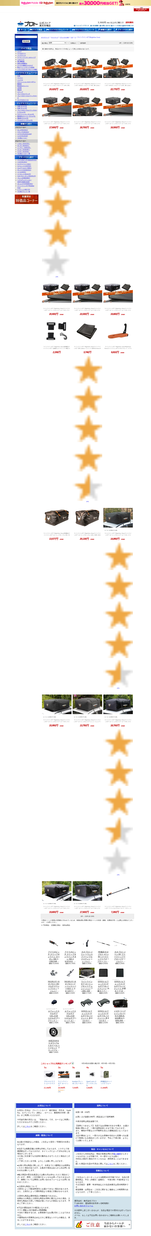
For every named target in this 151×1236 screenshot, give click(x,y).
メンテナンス (21, 55)
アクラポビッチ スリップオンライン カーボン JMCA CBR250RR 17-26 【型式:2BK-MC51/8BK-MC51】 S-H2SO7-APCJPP (54, 956)
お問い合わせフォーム (83, 1206)
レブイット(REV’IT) (23, 189)
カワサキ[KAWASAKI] (24, 134)
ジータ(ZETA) (21, 172)
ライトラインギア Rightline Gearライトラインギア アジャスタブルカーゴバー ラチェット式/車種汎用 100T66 (118, 907)
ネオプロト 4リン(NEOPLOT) (26, 176)
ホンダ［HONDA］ (23, 145)
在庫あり (73, 43)
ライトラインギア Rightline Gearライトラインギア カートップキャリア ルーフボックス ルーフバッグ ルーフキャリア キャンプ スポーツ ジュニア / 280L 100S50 (87, 907)
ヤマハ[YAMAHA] (23, 132)
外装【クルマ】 (22, 108)
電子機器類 (20, 61)
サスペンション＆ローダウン (26, 82)
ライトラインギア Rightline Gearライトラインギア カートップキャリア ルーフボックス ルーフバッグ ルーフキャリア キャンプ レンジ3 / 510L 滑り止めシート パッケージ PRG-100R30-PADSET (87, 122)
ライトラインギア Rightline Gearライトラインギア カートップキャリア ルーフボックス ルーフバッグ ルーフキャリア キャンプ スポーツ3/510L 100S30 (56, 907)
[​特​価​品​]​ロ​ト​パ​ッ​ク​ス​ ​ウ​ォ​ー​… (106, 1083)
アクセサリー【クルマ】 (25, 120)
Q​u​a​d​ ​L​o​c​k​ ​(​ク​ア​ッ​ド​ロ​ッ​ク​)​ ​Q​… (91, 1083)
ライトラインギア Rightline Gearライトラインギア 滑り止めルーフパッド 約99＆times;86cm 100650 (87, 347)
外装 (18, 76)
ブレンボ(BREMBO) (23, 178)
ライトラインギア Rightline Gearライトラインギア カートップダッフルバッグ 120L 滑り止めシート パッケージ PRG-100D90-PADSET (56, 84)
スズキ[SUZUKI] (22, 136)
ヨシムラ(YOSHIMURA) (25, 184)
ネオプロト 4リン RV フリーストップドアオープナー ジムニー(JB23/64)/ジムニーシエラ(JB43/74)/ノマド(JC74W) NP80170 (120, 956)
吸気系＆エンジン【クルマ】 (26, 116)
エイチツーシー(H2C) (24, 164)
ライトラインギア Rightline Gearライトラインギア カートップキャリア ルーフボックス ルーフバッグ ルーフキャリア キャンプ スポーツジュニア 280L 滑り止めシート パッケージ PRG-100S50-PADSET (118, 309)
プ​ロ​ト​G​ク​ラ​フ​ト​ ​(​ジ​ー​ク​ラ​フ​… (49, 1083)
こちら (27, 1126)
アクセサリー (21, 53)
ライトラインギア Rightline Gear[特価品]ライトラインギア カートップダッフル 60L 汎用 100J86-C (57, 534)
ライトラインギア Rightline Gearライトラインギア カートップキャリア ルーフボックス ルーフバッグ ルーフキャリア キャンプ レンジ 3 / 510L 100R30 (56, 721)
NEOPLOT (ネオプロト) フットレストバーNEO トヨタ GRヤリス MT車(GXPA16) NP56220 (70, 986)
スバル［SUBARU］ (23, 149)
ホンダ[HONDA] (22, 130)
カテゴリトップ (45, 37)
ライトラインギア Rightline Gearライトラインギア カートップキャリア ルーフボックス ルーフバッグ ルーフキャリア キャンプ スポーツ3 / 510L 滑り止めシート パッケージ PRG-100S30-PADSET (87, 309)
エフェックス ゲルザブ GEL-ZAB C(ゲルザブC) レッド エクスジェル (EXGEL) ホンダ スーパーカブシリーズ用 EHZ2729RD (70, 1016)
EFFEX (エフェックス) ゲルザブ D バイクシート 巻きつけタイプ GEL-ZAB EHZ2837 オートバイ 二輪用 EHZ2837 (87, 1016)
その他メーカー (22, 138)
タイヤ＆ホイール (23, 100)
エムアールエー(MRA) (24, 168)
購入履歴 (117, 1154)
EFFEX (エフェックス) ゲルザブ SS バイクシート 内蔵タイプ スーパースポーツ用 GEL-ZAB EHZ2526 (103, 986)
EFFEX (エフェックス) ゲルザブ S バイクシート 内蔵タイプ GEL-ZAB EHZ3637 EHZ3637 (120, 986)
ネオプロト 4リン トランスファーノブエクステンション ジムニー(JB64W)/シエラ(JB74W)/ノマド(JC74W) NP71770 (87, 956)
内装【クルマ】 (22, 106)
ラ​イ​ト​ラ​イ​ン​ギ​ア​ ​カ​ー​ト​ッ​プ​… (63, 1083)
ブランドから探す (64, 37)
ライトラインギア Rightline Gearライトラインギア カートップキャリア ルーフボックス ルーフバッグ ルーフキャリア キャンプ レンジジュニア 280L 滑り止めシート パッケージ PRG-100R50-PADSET (118, 122)
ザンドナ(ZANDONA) (24, 170)
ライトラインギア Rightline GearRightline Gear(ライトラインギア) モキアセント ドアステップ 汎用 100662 (118, 347)
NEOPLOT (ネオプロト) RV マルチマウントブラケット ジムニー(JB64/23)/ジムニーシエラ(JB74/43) (54, 986)
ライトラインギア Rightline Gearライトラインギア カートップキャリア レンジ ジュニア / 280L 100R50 (87, 721)
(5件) (87, 501)
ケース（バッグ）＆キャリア (26, 57)
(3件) (57, 276)
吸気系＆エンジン (23, 86)
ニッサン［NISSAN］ (24, 147)
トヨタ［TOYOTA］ (23, 143)
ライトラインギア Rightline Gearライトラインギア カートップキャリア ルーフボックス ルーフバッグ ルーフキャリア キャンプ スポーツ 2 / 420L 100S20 (118, 721)
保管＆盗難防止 (22, 63)
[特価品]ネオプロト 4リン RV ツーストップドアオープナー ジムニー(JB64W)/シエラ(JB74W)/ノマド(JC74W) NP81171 (103, 956)
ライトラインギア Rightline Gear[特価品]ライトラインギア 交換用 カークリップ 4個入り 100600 (56, 347)
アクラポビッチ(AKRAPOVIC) (27, 160)
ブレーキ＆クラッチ (23, 94)
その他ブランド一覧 (23, 191)
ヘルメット (20, 59)
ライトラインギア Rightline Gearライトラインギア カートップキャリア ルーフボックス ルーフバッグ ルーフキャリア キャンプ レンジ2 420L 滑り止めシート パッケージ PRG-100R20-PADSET (56, 122)
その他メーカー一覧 (23, 153)
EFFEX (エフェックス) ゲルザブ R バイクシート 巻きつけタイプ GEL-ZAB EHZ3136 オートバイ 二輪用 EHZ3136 (103, 1016)
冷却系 (19, 88)
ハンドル (20, 80)
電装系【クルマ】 (23, 118)
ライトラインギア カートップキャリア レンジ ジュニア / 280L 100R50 (87, 986)
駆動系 (19, 84)
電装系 (19, 90)
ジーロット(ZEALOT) (24, 174)
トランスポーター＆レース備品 (27, 69)
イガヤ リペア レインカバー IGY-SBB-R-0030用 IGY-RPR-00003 (120, 1016)
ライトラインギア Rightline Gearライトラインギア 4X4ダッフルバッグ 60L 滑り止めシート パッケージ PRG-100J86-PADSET (87, 84)
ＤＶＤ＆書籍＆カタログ (25, 65)
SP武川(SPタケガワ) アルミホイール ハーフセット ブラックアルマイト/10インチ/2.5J (54, 1045)
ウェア (19, 51)
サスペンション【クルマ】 (25, 114)
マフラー (20, 78)
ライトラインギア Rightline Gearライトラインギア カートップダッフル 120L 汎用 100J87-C (87, 534)
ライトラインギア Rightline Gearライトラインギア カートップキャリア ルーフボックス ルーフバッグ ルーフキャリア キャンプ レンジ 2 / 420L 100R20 (118, 534)
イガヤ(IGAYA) (22, 162)
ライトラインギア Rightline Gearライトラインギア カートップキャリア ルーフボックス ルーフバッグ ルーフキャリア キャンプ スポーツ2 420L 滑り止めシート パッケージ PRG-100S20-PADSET (56, 309)
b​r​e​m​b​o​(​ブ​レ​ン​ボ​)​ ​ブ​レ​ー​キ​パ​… (77, 1083)
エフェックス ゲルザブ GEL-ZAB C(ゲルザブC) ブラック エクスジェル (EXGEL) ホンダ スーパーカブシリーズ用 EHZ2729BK (54, 1016)
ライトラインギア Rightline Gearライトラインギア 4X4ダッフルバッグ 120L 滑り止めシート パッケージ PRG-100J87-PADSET (118, 84)
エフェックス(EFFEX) (24, 166)
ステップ (20, 92)
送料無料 (83, 43)
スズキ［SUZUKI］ (23, 151)
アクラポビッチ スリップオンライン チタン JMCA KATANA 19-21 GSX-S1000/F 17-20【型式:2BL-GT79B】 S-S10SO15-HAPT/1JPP (70, 956)
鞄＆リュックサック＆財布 (25, 67)
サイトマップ (54, 37)
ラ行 (72, 37)
